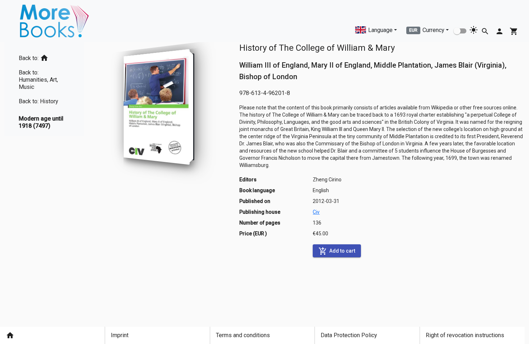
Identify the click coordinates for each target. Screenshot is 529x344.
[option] (44, 56)
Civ (316, 212)
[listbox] (44, 89)
